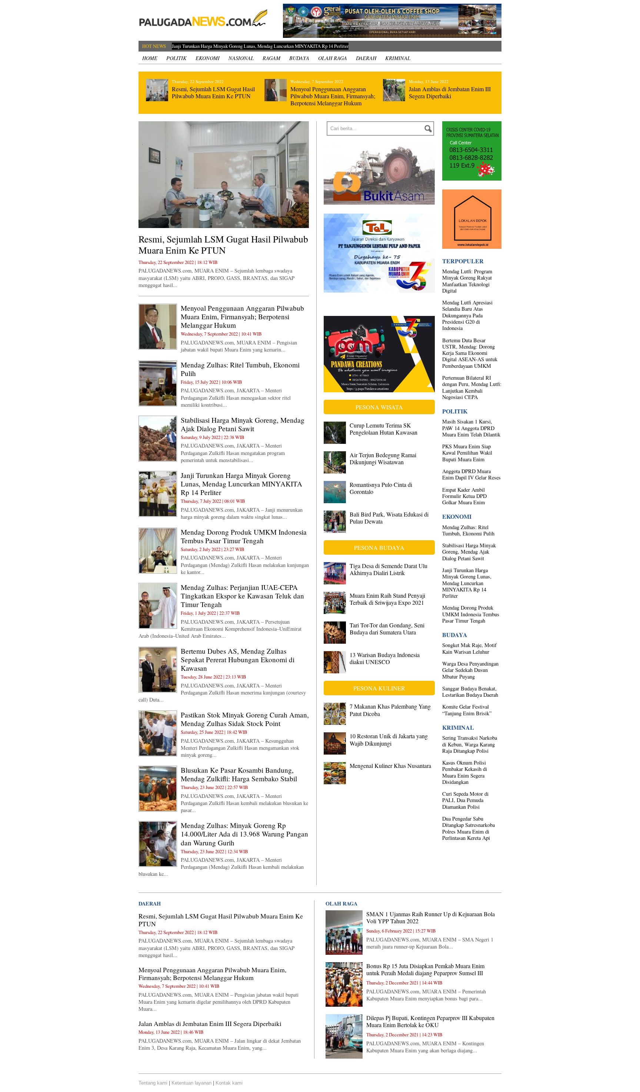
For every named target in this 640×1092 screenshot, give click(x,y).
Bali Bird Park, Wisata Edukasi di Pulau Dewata (389, 517)
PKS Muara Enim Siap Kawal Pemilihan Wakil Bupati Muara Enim (467, 453)
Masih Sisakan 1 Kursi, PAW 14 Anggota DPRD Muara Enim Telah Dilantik (471, 428)
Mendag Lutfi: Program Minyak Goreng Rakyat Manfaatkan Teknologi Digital (467, 281)
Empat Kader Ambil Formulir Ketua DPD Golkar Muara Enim (464, 496)
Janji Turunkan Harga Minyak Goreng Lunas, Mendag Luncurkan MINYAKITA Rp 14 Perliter (241, 484)
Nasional (241, 58)
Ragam (271, 58)
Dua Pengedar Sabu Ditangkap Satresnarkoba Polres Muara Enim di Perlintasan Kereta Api (468, 828)
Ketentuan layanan (191, 1083)
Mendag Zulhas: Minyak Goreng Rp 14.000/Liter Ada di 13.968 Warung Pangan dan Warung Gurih (244, 834)
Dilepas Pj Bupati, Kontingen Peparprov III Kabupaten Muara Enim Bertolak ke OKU (430, 1021)
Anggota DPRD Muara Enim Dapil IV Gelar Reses (471, 474)
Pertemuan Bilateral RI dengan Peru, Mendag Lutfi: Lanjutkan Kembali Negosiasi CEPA (471, 387)
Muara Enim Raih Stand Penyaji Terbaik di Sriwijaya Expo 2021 (387, 598)
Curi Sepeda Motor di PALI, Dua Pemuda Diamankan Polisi (465, 800)
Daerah (366, 58)
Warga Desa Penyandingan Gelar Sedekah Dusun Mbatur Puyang (470, 670)
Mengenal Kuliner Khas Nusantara (390, 765)
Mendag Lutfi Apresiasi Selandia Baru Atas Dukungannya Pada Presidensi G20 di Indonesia (467, 315)
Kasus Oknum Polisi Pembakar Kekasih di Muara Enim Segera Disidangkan (464, 772)
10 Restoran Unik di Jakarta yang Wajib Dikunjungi (389, 739)
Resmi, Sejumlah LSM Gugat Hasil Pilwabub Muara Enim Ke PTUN (213, 92)
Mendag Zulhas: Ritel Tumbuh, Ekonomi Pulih (240, 369)
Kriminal (397, 58)
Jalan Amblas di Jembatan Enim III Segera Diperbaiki (450, 92)
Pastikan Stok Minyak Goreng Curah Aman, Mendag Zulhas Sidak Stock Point (245, 719)
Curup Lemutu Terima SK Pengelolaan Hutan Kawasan (383, 428)
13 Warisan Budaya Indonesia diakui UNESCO (385, 658)
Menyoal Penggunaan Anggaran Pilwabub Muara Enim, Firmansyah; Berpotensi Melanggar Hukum (332, 96)
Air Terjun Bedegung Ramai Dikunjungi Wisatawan (383, 458)
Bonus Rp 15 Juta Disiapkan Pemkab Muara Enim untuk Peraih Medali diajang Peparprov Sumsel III (425, 969)
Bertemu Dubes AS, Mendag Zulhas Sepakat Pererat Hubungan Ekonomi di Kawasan (237, 659)
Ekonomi (208, 58)
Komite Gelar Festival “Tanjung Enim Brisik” (466, 709)
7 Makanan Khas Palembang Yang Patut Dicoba (390, 709)
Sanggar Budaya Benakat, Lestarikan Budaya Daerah (470, 691)
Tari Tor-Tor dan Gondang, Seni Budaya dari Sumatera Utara (387, 628)
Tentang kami (153, 1083)
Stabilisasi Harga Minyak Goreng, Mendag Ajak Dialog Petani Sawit (242, 424)
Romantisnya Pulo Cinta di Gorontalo (381, 488)
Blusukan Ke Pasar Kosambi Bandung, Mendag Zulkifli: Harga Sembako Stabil (239, 774)
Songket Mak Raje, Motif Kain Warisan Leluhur (469, 648)
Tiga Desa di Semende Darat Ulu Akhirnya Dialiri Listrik (388, 569)
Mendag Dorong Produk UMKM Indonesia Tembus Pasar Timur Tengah (239, 46)
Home (149, 58)
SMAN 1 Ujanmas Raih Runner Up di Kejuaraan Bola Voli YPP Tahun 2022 (430, 917)
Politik (176, 58)
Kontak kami (229, 1083)
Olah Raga (332, 58)
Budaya (299, 58)
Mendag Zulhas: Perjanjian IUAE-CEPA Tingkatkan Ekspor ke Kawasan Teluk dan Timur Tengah (242, 596)
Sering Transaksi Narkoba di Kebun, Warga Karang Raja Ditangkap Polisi (469, 744)
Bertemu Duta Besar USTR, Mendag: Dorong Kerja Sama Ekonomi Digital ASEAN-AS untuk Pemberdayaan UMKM (469, 353)
